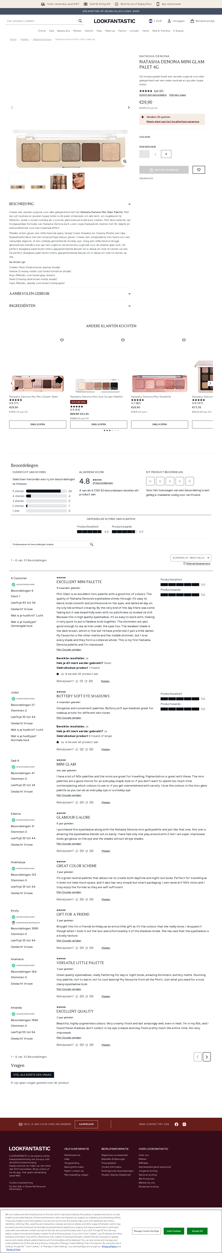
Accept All (197, 1231)
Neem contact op (74, 1171)
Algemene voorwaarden (115, 1155)
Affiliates (143, 1163)
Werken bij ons (147, 1182)
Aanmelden (86, 1124)
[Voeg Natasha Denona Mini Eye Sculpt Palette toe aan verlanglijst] (123, 340)
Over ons (144, 1155)
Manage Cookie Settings (146, 1231)
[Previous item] (11, 383)
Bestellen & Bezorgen (113, 1159)
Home (13, 39)
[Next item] (210, 383)
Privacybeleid (109, 1163)
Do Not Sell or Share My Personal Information (27, 1188)
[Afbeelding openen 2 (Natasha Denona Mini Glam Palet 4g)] (38, 181)
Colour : (145, 137)
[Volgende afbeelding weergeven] (128, 107)
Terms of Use (13, 1249)
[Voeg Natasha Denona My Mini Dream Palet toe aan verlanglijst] (62, 340)
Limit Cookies (174, 1231)
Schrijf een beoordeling (153, 94)
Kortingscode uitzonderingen (118, 1171)
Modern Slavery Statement (116, 1174)
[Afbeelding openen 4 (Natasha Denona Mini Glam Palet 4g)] (79, 181)
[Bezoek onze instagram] (184, 1124)
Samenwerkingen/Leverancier (155, 1167)
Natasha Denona (42, 39)
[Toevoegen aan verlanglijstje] (199, 170)
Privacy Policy (109, 1246)
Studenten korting (149, 1186)
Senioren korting (148, 1174)
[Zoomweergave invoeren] (125, 161)
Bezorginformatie (74, 1167)
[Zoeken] (80, 20)
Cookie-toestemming (21, 1183)
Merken (25, 39)
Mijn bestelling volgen (76, 1174)
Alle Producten (147, 1178)
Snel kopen (37, 424)
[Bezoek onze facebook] (176, 1124)
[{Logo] (114, 21)
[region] (111, 1231)
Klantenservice (72, 1155)
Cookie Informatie (111, 1167)
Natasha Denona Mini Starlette (151, 396)
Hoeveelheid (147, 146)
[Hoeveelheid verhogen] (166, 154)
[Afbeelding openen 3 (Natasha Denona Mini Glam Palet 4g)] (58, 181)
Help (67, 1159)
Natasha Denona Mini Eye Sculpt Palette (96, 396)
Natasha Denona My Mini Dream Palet (33, 396)
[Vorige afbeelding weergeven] (11, 107)
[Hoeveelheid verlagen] (144, 154)
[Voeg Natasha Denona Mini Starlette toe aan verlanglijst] (184, 340)
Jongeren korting (148, 1171)
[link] (176, 21)
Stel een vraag (177, 94)
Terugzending (71, 1163)
